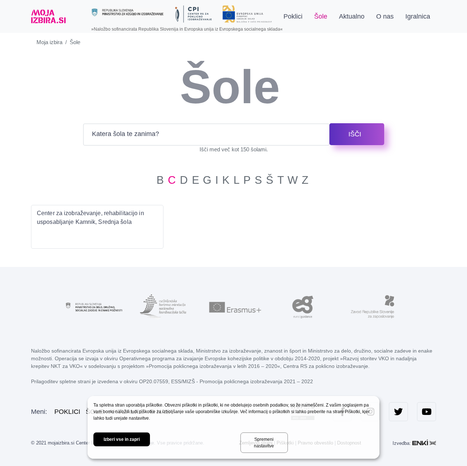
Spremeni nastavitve (264, 442)
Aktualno (351, 16)
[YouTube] (426, 411)
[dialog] (233, 427)
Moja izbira (49, 42)
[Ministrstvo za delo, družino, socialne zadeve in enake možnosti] (95, 306)
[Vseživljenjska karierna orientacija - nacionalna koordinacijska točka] (164, 306)
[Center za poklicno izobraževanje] (193, 14)
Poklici (292, 16)
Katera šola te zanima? (125, 133)
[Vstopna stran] (48, 16)
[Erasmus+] (233, 306)
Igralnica (417, 16)
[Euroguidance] (303, 306)
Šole (320, 16)
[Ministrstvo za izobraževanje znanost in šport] (127, 12)
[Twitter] (398, 411)
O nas (385, 16)
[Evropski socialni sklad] (247, 11)
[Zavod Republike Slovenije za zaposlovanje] (372, 306)
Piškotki (352, 411)
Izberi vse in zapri (122, 439)
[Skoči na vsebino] (77, 16)
